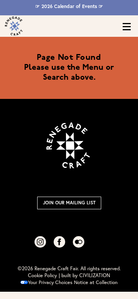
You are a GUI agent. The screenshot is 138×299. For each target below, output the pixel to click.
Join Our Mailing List (69, 202)
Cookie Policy (42, 275)
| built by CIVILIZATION (84, 275)
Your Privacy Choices (50, 282)
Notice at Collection (96, 282)
